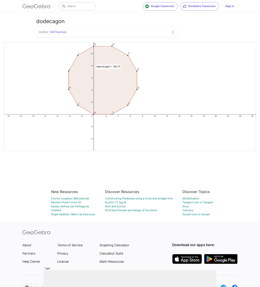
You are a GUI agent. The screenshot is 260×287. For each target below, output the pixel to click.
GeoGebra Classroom (201, 6)
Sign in (229, 6)
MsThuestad (58, 32)
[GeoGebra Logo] (36, 6)
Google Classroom (162, 6)
